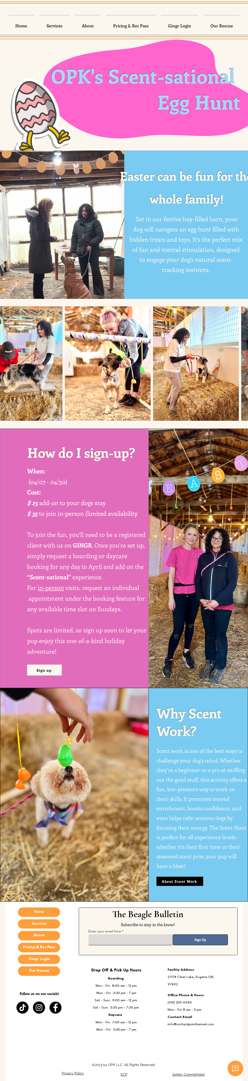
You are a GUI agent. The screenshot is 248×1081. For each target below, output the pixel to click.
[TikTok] (22, 1008)
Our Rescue (39, 971)
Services (39, 924)
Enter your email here (104, 931)
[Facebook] (55, 1008)
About (39, 935)
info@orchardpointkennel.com (191, 1024)
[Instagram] (39, 1008)
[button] (54, 23)
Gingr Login (39, 959)
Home (39, 912)
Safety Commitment (188, 1074)
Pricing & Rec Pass (39, 947)
